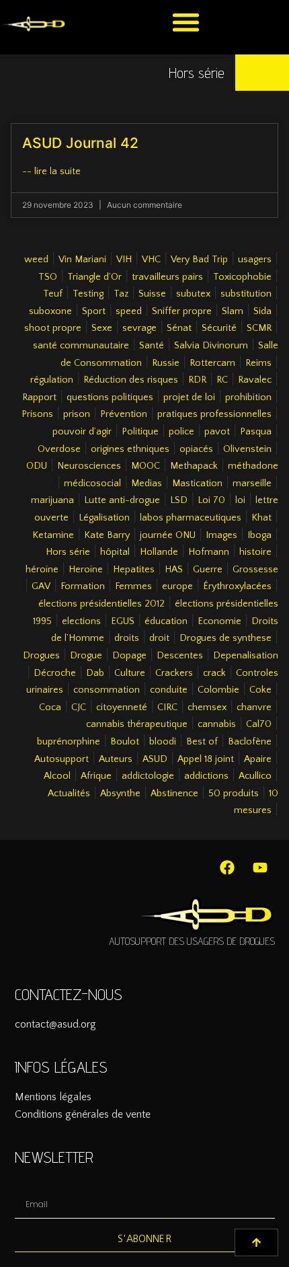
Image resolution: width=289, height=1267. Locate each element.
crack (214, 673)
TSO (47, 277)
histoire (255, 552)
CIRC (167, 707)
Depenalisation (245, 655)
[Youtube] (260, 867)
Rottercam (212, 363)
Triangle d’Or (94, 277)
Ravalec (255, 380)
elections (81, 621)
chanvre (254, 707)
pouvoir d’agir (82, 431)
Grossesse (255, 569)
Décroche (55, 673)
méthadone (253, 466)
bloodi (162, 741)
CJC (78, 707)
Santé (151, 345)
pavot (217, 431)
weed (36, 259)
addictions (206, 776)
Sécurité (219, 328)
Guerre (207, 569)
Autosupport (61, 759)
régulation (51, 380)
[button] (186, 22)
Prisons (37, 414)
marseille (252, 483)
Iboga (259, 535)
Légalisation (104, 517)
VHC (151, 259)
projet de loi (189, 397)
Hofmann (208, 552)
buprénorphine (68, 741)
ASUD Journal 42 (80, 143)
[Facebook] (227, 867)
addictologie (148, 776)
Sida (262, 311)
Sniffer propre (182, 311)
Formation (82, 586)
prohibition (248, 397)
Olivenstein (247, 449)
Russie (165, 363)
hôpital (115, 552)
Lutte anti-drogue (122, 500)
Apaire (258, 759)
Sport (94, 311)
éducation (166, 621)
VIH (124, 259)
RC (222, 380)
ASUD (154, 759)
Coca (50, 707)
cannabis (217, 724)
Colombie (218, 690)
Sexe (101, 328)
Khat (261, 517)
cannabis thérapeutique (137, 724)
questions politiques (110, 397)
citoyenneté (121, 707)
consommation (106, 690)
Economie (219, 621)
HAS (174, 569)
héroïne (42, 569)
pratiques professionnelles (214, 414)
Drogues (41, 655)
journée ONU (168, 535)
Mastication (197, 483)
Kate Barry (107, 535)
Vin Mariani (82, 259)
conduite (169, 690)
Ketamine (53, 535)
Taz (121, 294)
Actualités (69, 793)
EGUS (122, 621)
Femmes (133, 586)
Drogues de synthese (225, 638)
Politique (140, 431)
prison (76, 414)
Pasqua (256, 431)
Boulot (124, 741)
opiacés (196, 449)
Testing (88, 294)
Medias (146, 483)
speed (129, 311)
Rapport (39, 397)
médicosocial (92, 483)
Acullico (255, 776)
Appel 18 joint (205, 759)
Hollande (159, 552)
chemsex (207, 707)
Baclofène (250, 741)
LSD (179, 500)
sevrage (139, 328)
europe (177, 586)
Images (221, 535)
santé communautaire (81, 345)
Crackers (174, 673)
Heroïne (86, 569)
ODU (36, 466)
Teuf (53, 294)
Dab (95, 673)
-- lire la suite (51, 171)
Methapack (194, 466)
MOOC (145, 466)
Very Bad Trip (199, 259)
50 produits (233, 793)
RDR (197, 380)
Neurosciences (89, 466)
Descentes (180, 655)
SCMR (259, 328)
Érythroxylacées (237, 586)
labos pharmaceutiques (190, 517)
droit (159, 638)
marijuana (52, 500)
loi (240, 500)
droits (126, 638)
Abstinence (174, 793)
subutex (193, 294)
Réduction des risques (130, 380)
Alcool (57, 776)
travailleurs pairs (167, 277)
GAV (41, 586)
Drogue (86, 655)
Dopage (129, 655)
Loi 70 (211, 500)
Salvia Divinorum (211, 345)
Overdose (59, 449)
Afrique (96, 776)
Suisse (152, 294)
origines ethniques (130, 449)
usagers (255, 259)
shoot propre (52, 328)
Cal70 (259, 724)
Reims (258, 363)
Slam (232, 311)
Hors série (68, 552)
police (181, 431)
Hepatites (134, 569)
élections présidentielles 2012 (101, 604)
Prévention (123, 414)
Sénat (179, 328)
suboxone (50, 311)
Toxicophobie (242, 277)
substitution (246, 294)
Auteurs (115, 759)
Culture (129, 673)
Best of (202, 741)
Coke (260, 690)
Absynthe (120, 793)
